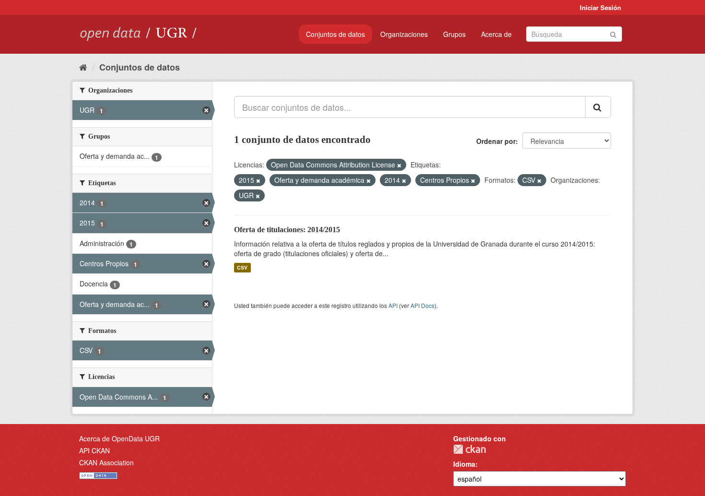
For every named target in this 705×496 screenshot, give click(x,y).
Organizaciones (404, 34)
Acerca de (496, 34)
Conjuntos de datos (335, 34)
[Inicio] (83, 66)
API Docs (423, 305)
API (393, 305)
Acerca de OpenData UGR (119, 438)
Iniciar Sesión (600, 7)
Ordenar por (496, 141)
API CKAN (94, 450)
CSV (242, 267)
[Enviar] (613, 33)
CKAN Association (106, 462)
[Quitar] (399, 165)
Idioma (464, 464)
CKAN (469, 449)
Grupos (454, 34)
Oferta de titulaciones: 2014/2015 (287, 229)
